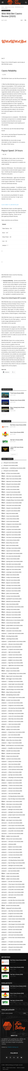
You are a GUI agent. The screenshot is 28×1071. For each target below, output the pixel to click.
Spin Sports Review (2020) (16, 439)
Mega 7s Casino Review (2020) (15, 742)
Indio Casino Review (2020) (15, 949)
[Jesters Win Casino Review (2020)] (5, 449)
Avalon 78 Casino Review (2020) (16, 737)
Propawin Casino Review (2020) (13, 508)
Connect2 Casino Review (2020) (13, 492)
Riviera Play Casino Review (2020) (13, 740)
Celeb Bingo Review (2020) (12, 638)
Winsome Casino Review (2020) (15, 644)
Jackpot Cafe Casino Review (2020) (16, 633)
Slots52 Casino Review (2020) (14, 932)
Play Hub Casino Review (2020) (13, 580)
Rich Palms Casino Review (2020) (18, 425)
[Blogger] (6, 1057)
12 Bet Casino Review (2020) (12, 873)
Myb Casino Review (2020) (14, 652)
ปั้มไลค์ (3, 473)
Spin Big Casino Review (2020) (15, 775)
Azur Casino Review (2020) (14, 734)
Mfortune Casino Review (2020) (15, 766)
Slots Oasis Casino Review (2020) (13, 476)
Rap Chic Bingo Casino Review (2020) (16, 799)
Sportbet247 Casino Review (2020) (13, 598)
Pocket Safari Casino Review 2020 (16, 684)
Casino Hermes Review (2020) (12, 540)
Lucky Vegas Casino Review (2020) (13, 572)
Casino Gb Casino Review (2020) (15, 702)
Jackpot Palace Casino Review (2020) (17, 828)
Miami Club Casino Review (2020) (13, 478)
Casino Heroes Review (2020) (12, 518)
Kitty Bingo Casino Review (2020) (16, 777)
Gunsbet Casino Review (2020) (13, 700)
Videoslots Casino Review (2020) (16, 686)
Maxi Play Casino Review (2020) (16, 911)
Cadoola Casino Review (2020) (15, 654)
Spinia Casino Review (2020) (12, 668)
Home (2, 7)
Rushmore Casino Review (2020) (13, 590)
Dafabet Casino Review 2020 (12, 836)
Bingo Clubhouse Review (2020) (13, 692)
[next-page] (5, 414)
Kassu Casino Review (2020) (17, 432)
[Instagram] (17, 1057)
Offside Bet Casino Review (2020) (16, 665)
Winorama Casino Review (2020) (13, 612)
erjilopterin (4, 633)
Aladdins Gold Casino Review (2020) (17, 903)
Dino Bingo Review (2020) (12, 636)
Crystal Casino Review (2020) (12, 486)
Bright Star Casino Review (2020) (13, 569)
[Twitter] (11, 24)
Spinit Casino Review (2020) (12, 628)
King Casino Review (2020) (12, 513)
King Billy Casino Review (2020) (15, 748)
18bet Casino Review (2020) (14, 921)
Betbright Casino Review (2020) (15, 809)
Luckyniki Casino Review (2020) (15, 649)
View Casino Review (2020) (14, 764)
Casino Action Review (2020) (12, 521)
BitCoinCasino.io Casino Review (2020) (14, 620)
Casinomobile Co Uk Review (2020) (14, 780)
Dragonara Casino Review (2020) (16, 705)
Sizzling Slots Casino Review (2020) (16, 927)
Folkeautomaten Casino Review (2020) (14, 566)
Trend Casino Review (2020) (17, 393)
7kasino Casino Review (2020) (12, 558)
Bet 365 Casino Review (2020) (12, 905)
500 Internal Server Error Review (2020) (17, 944)
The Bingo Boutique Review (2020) (15, 796)
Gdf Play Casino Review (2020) (13, 729)
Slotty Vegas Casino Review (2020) (16, 713)
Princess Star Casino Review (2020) (14, 839)
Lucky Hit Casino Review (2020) (13, 510)
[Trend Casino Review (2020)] (5, 395)
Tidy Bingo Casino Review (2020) (15, 681)
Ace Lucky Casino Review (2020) (13, 556)
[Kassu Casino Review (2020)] (5, 434)
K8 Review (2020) (12, 844)
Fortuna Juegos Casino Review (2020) (16, 697)
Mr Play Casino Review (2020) (12, 489)
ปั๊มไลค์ (3, 478)
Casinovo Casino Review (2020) (15, 791)
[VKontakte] (21, 1057)
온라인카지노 (4, 785)
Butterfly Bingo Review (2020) (12, 694)
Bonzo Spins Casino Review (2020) (16, 892)
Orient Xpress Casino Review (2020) (14, 801)
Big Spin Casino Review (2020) (13, 582)
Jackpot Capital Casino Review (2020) (16, 815)
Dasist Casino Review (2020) (12, 526)
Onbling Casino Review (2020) (13, 609)
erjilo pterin (4, 644)
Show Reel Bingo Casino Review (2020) (14, 689)
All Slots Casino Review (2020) (13, 473)
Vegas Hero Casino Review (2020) (13, 646)
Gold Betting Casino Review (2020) (17, 468)
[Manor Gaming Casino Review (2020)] (5, 409)
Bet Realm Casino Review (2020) (13, 588)
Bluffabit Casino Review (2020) (15, 660)
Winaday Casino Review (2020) (17, 400)
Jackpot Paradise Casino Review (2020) (17, 641)
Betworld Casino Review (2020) (13, 601)
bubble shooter (4, 468)
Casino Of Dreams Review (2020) (16, 769)
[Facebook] (7, 24)
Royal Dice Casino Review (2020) (13, 534)
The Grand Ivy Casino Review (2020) (16, 708)
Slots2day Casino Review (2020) (13, 585)
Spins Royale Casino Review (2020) (14, 820)
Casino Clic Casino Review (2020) (16, 716)
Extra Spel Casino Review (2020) (16, 935)
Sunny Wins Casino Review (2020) (15, 831)
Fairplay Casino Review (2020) (15, 657)
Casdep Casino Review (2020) (12, 577)
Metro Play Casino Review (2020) (16, 718)
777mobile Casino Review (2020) (15, 941)
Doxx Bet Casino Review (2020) (15, 823)
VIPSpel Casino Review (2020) (15, 772)
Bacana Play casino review (12, 542)
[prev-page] (2, 414)
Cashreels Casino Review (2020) (13, 758)
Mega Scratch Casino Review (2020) (14, 676)
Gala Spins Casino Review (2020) (16, 841)
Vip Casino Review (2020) (14, 817)
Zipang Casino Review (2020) (14, 761)
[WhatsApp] (18, 24)
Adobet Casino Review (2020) (12, 876)
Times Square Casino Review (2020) (16, 825)
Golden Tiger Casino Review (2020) (14, 494)
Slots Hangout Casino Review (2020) (14, 553)
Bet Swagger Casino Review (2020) (14, 678)
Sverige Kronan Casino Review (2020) (16, 732)
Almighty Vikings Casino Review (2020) (14, 500)
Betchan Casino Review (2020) (15, 929)
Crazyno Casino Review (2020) (13, 726)
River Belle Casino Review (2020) (13, 564)
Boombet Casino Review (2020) (15, 710)
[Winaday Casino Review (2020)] (5, 402)
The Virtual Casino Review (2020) (13, 537)
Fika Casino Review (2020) (14, 793)
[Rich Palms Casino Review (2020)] (5, 426)
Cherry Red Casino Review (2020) (13, 505)
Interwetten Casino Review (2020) (13, 630)
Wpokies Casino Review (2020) (15, 783)
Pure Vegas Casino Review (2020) (13, 807)
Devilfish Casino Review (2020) (15, 916)
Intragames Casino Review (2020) (13, 524)
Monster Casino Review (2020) (15, 788)
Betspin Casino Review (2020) (12, 670)
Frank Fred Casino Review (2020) (16, 833)
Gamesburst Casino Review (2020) (14, 502)
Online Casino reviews (9, 7)
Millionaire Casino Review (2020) (16, 721)
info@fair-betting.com (12, 1047)
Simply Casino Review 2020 (12, 756)
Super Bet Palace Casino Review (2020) (15, 606)
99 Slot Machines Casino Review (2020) (15, 745)
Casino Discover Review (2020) (13, 622)
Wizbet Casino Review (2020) (12, 574)
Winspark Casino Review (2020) (11, 462)
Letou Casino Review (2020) (12, 604)
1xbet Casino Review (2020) (14, 724)
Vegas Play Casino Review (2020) (15, 662)
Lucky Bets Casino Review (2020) (13, 529)
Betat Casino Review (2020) (12, 545)
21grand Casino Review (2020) (13, 550)
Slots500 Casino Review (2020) (13, 750)
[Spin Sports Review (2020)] (5, 441)
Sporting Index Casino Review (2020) (14, 561)
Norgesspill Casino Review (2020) (13, 908)
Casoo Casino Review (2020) (12, 516)
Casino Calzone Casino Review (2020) (16, 919)
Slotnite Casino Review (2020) (15, 785)
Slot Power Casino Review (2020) (13, 548)
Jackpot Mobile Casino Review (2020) (14, 625)
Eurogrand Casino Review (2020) (15, 913)
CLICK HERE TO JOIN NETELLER (10, 204)
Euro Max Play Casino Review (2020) (16, 900)
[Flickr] (14, 1057)
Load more (13, 454)
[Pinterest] (14, 24)
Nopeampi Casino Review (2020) (13, 481)
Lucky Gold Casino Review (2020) (13, 532)
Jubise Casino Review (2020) (12, 593)
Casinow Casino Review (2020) (13, 596)
